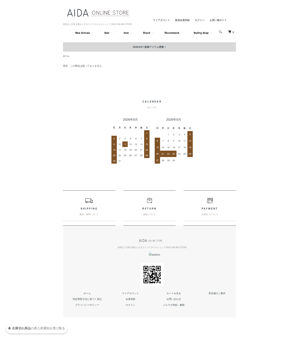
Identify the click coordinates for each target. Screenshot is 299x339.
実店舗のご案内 (217, 293)
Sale (106, 32)
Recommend (172, 32)
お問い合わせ (173, 299)
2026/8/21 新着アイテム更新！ (149, 46)
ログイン (200, 20)
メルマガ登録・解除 (174, 304)
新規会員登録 (182, 20)
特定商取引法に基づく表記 (87, 299)
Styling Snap (201, 32)
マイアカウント (161, 20)
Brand (146, 32)
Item (126, 32)
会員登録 (130, 299)
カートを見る (173, 293)
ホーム (66, 55)
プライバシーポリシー (87, 304)
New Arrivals (82, 32)
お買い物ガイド (218, 20)
